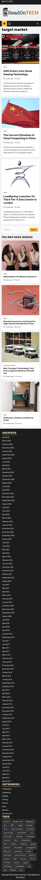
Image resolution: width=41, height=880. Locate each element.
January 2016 (7, 679)
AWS (12, 825)
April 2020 (6, 627)
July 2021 (5, 585)
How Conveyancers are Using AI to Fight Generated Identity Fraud (19, 322)
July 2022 (5, 542)
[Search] (37, 24)
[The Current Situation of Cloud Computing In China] (20, 113)
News (5, 67)
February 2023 (7, 521)
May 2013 (5, 732)
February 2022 (7, 560)
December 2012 (8, 750)
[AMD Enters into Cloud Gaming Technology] (20, 49)
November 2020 (8, 609)
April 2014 (6, 693)
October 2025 (7, 451)
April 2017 (6, 651)
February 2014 (7, 700)
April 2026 (6, 437)
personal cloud (20, 855)
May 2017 (5, 648)
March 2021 (6, 595)
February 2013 (7, 743)
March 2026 (6, 441)
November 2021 (8, 571)
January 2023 (7, 525)
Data (15, 840)
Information (18, 848)
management (31, 848)
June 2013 (6, 729)
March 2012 (6, 781)
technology (8, 866)
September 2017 (8, 637)
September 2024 (8, 479)
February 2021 (7, 599)
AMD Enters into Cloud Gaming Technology (17, 73)
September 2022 (8, 535)
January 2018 (7, 634)
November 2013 (8, 711)
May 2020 (5, 623)
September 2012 (8, 760)
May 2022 (5, 550)
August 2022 (7, 539)
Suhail (18, 78)
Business (29, 825)
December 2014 (8, 686)
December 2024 (8, 472)
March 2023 (6, 518)
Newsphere (32, 875)
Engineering (7, 365)
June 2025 (6, 462)
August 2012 (7, 764)
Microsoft (7, 851)
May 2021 (5, 588)
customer (7, 840)
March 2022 (6, 557)
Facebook (23, 844)
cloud (5, 829)
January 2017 (7, 662)
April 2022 (6, 553)
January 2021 (7, 602)
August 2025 (7, 458)
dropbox (14, 844)
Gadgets (5, 796)
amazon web (18, 821)
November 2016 (8, 669)
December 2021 (8, 567)
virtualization (19, 866)
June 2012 (6, 771)
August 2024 (7, 483)
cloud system (21, 833)
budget (20, 825)
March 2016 (6, 676)
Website (13, 870)
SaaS (15, 859)
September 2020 (8, 613)
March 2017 (6, 655)
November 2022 (8, 532)
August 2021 (7, 581)
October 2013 (7, 714)
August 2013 (7, 722)
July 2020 (5, 620)
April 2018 (6, 630)
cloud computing (17, 829)
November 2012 (8, 753)
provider (6, 859)
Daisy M (17, 280)
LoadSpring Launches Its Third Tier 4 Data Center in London (20, 199)
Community (8, 836)
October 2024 (7, 476)
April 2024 (6, 490)
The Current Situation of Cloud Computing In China (19, 137)
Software (7, 862)
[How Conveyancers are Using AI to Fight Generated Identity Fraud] (20, 300)
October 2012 (7, 757)
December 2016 (8, 665)
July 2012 (5, 767)
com (31, 833)
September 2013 (8, 718)
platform (32, 855)
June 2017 (6, 644)
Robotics (5, 810)
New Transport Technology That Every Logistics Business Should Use (18, 370)
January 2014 (7, 704)
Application (30, 821)
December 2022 (8, 528)
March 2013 (6, 739)
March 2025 (6, 469)
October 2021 (7, 574)
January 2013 (7, 746)
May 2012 (5, 774)
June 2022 (6, 546)
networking (18, 851)
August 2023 (7, 504)
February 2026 (7, 444)
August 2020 (7, 616)
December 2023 (8, 493)
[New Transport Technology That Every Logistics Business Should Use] (20, 347)
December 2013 (8, 707)
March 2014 (6, 697)
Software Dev (7, 813)
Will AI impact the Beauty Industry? (20, 277)
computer (19, 836)
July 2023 (5, 507)
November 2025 (8, 448)
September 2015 (8, 683)
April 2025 (6, 465)
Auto (5, 825)
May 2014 (5, 690)
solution (17, 862)
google (33, 844)
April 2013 (6, 736)
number (28, 851)
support (26, 862)
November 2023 (8, 497)
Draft (5, 844)
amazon (7, 821)
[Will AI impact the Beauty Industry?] (20, 255)
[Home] (4, 23)
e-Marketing (6, 789)
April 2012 (6, 778)
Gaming (5, 799)
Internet (5, 803)
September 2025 (8, 455)
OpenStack (8, 855)
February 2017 (7, 658)
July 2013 (5, 725)
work (21, 870)
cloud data (30, 829)
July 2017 (5, 641)
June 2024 (6, 486)
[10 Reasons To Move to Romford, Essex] (20, 397)
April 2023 (6, 514)
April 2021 (6, 592)
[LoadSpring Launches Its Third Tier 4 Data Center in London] (20, 174)
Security (23, 859)
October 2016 (7, 672)
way (29, 866)
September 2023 (8, 500)
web (5, 870)
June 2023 (6, 511)
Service (32, 859)
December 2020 (8, 606)
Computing (30, 836)
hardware (7, 848)
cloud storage (8, 833)
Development (26, 840)
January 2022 (7, 564)
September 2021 (8, 578)
